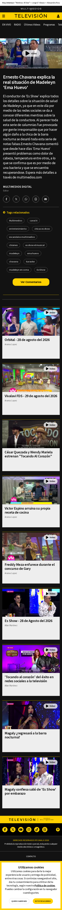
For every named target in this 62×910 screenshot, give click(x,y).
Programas (49, 24)
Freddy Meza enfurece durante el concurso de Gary (30, 566)
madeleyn (14, 253)
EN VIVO (6, 24)
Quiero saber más (19, 901)
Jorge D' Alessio (38, 3)
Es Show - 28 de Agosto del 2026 (28, 620)
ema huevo (33, 253)
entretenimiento (18, 228)
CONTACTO (31, 856)
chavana (13, 261)
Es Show (41, 269)
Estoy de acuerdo (43, 901)
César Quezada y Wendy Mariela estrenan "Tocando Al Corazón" (28, 454)
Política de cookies (45, 885)
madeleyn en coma (19, 269)
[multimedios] (31, 9)
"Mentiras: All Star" (22, 3)
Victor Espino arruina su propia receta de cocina (27, 510)
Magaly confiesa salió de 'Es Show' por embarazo (30, 791)
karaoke (30, 261)
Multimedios (15, 220)
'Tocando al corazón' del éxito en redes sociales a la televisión (29, 679)
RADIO (17, 24)
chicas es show (42, 228)
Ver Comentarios (31, 282)
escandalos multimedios (22, 236)
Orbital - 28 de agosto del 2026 (27, 339)
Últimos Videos (32, 24)
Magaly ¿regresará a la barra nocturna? (25, 735)
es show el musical (34, 245)
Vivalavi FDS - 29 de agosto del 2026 (31, 396)
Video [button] (34, 53)
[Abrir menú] (3, 16)
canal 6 (33, 220)
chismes (13, 245)
